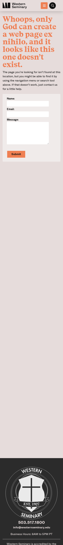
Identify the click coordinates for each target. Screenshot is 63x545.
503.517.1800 (31, 522)
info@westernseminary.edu (31, 527)
